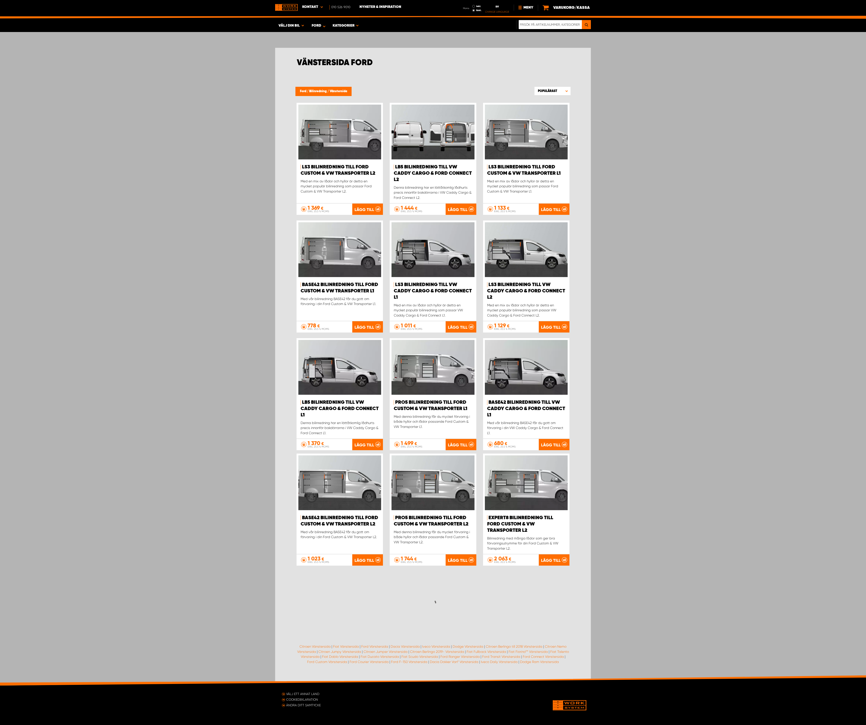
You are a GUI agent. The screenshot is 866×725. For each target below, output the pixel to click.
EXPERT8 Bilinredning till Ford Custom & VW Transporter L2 (520, 524)
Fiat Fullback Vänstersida (486, 652)
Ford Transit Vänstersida (501, 657)
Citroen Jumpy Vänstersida (339, 652)
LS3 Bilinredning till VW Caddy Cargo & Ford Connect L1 (433, 291)
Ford (303, 91)
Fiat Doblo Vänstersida (340, 657)
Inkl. (478, 6)
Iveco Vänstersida (436, 647)
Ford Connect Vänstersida (543, 657)
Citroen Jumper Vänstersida (386, 652)
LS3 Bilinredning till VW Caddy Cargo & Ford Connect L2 (526, 291)
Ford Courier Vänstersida (369, 662)
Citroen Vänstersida (315, 647)
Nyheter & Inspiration (380, 7)
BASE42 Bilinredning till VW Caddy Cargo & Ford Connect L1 (526, 409)
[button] (552, 91)
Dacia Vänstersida (405, 647)
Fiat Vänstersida (346, 647)
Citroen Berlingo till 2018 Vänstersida (514, 647)
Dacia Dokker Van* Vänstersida (454, 662)
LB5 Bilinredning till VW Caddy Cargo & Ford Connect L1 (340, 409)
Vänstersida (338, 91)
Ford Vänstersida (374, 647)
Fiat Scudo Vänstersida (419, 657)
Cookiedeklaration (302, 699)
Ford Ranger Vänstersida (460, 657)
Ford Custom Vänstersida (327, 662)
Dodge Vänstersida (468, 647)
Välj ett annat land (302, 694)
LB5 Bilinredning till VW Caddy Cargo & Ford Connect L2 (433, 173)
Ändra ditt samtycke (303, 705)
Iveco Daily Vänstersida (499, 662)
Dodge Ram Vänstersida (539, 662)
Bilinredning (318, 91)
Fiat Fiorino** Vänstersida (528, 652)
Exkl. (478, 10)
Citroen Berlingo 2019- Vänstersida (437, 652)
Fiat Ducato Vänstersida (380, 657)
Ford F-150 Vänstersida (409, 662)
